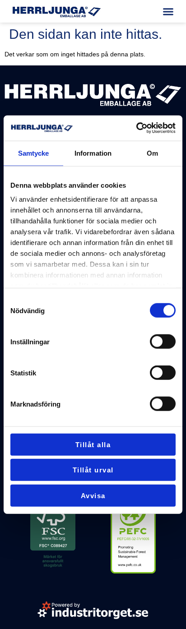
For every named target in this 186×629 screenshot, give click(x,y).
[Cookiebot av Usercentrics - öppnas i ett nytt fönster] (136, 128)
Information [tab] (93, 153)
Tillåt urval (93, 470)
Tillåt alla (93, 444)
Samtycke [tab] (33, 153)
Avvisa (93, 495)
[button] (168, 11)
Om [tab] (152, 153)
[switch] (163, 341)
